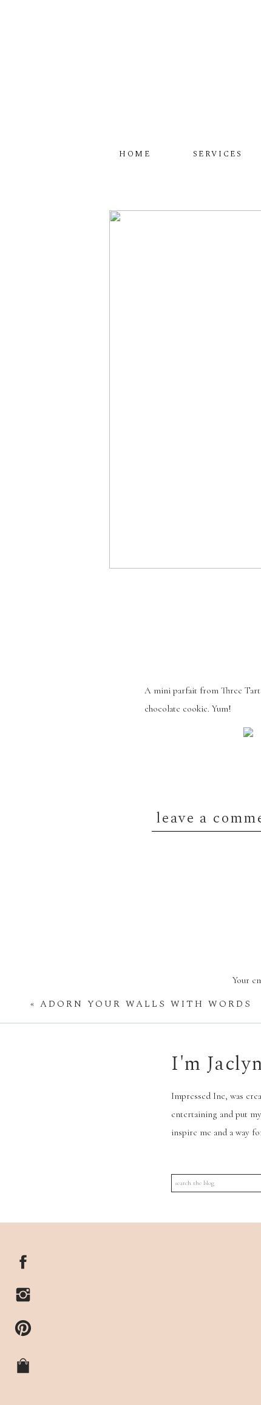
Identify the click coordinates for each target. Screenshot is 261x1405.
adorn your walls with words (146, 1004)
